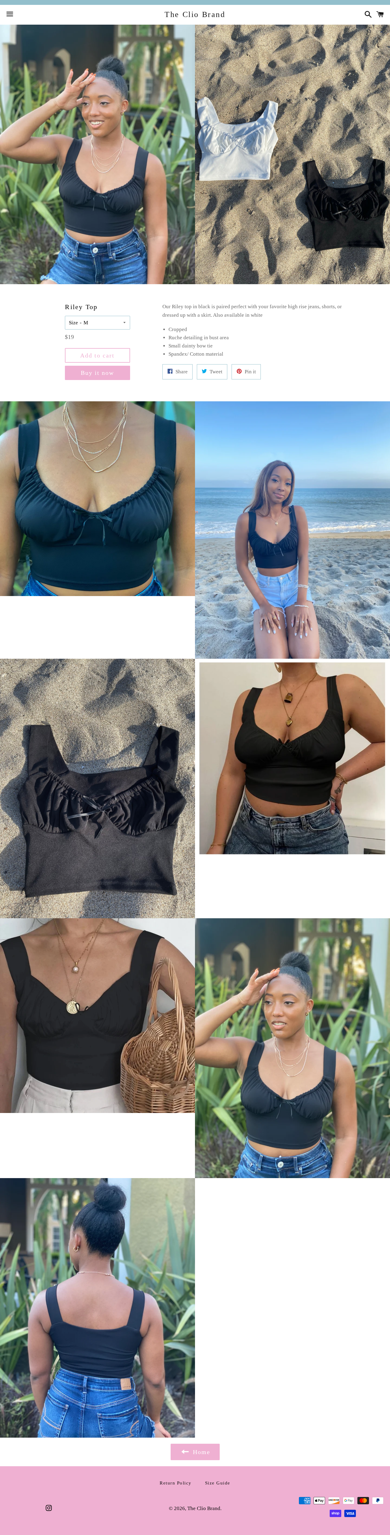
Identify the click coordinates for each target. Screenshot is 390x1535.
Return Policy (176, 1483)
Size (73, 323)
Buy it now (97, 372)
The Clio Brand (195, 14)
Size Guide (217, 1483)
